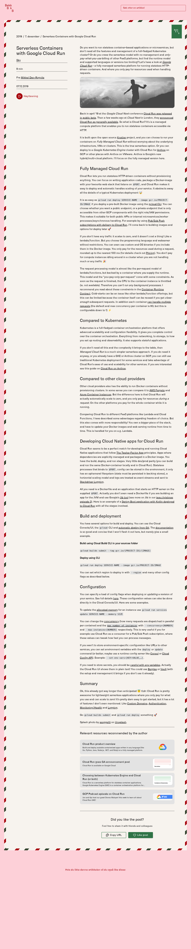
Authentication (157, 703)
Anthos (161, 150)
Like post (142, 835)
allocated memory (107, 610)
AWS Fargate (157, 390)
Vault (163, 669)
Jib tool (124, 497)
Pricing (150, 253)
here (115, 598)
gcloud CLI (155, 204)
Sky (18, 60)
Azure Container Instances (95, 394)
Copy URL (116, 835)
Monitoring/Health (91, 707)
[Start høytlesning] (19, 96)
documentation (164, 527)
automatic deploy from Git (133, 527)
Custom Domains (137, 703)
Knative (121, 137)
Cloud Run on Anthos (113, 368)
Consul (154, 653)
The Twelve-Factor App (130, 453)
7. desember (32, 36)
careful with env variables (145, 665)
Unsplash (120, 722)
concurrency (111, 621)
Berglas (152, 669)
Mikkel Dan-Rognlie (32, 77)
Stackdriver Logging (92, 482)
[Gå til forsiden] (9, 8)
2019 (19, 36)
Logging (112, 707)
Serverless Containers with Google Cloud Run (69, 36)
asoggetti (105, 722)
